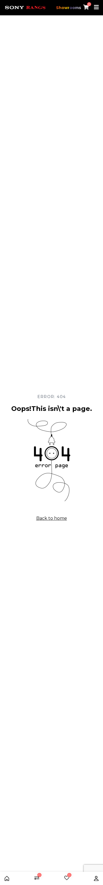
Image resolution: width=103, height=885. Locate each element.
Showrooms (68, 7)
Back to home (51, 518)
